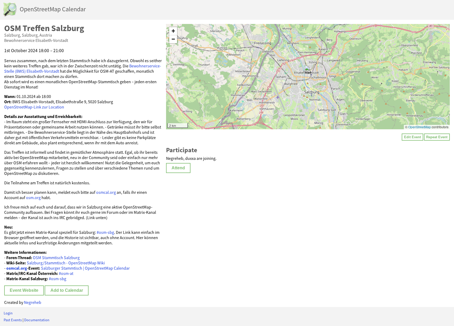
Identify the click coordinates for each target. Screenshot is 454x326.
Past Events (13, 320)
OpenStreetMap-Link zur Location (34, 107)
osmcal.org (106, 192)
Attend (178, 168)
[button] (308, 71)
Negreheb (32, 302)
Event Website (24, 290)
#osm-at (66, 273)
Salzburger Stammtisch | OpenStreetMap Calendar (85, 268)
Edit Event (412, 137)
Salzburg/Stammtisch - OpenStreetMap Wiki (66, 262)
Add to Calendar (66, 290)
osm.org (33, 197)
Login (8, 313)
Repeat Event (436, 137)
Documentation (36, 320)
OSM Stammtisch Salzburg (56, 257)
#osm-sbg (105, 232)
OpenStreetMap (419, 127)
